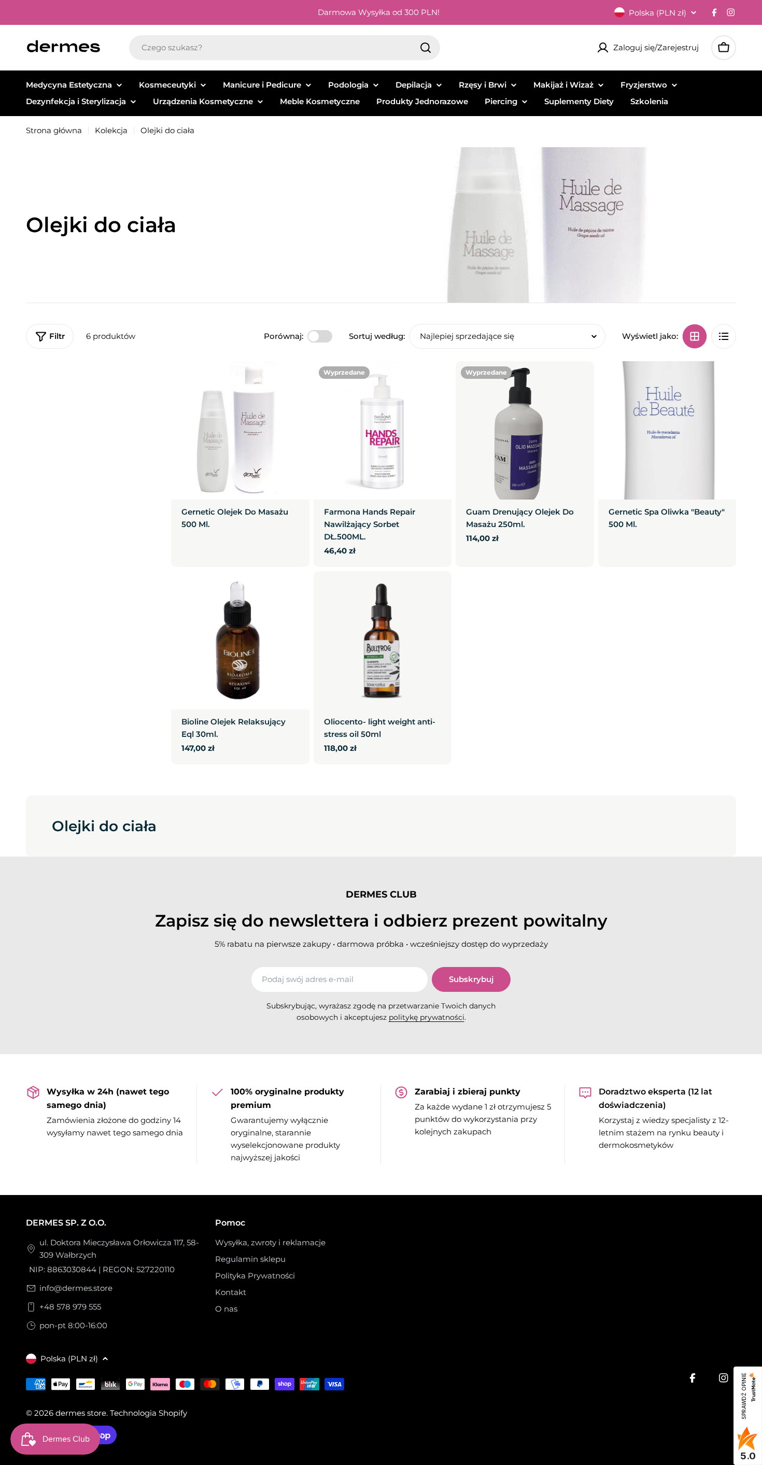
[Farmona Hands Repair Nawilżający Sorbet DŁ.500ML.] (383, 430)
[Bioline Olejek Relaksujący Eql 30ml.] (240, 640)
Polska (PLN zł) (657, 13)
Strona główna (54, 130)
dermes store (80, 1413)
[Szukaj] (425, 47)
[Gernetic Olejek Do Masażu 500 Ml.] (240, 430)
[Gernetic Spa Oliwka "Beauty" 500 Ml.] (667, 430)
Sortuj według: (377, 336)
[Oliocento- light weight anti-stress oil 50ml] (383, 640)
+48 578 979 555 (70, 1307)
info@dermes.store (75, 1288)
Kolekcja (111, 130)
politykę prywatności (426, 1017)
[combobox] (284, 47)
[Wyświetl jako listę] (723, 336)
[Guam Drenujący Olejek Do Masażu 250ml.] (525, 430)
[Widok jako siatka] (694, 336)
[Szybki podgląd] (294, 384)
